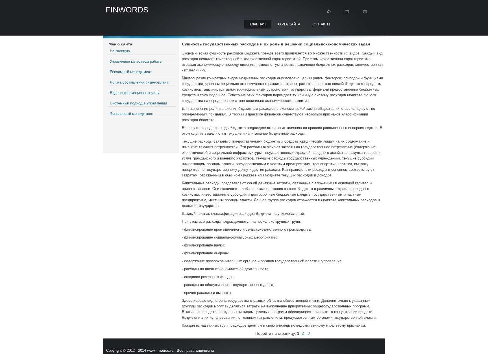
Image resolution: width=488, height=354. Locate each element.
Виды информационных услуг (135, 93)
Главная (258, 24)
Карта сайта (288, 24)
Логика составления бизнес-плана (139, 82)
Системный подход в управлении (138, 103)
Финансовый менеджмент (132, 114)
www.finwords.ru (160, 350)
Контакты (321, 24)
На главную (120, 51)
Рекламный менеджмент (131, 72)
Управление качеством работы (136, 61)
